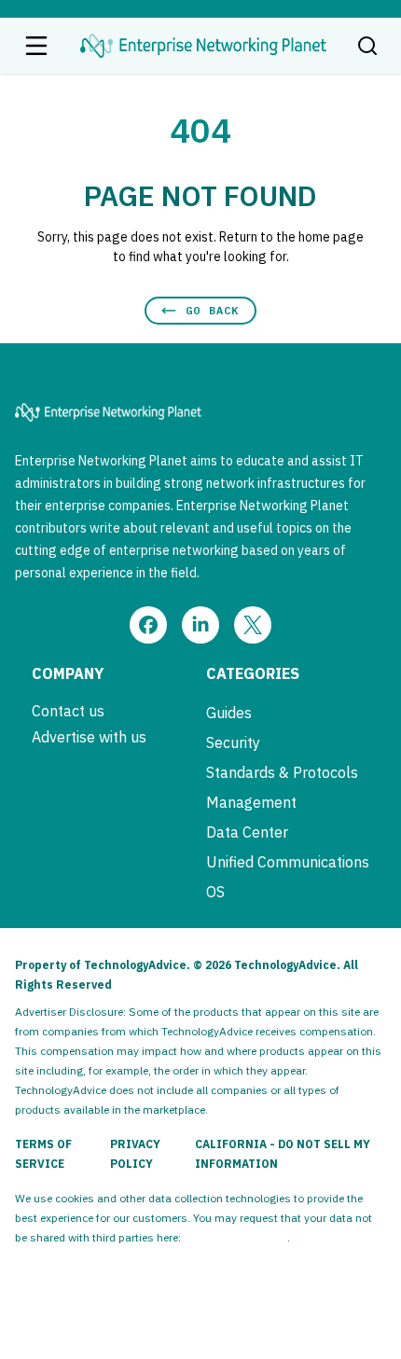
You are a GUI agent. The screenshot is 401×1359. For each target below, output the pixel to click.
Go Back (212, 310)
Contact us (68, 710)
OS (215, 891)
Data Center (247, 832)
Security (233, 742)
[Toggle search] (367, 46)
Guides (229, 712)
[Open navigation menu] (36, 46)
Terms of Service (43, 1154)
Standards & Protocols (282, 772)
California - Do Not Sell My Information (282, 1154)
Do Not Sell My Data (235, 1237)
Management (251, 802)
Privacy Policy (135, 1154)
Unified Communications (287, 862)
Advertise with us (89, 736)
